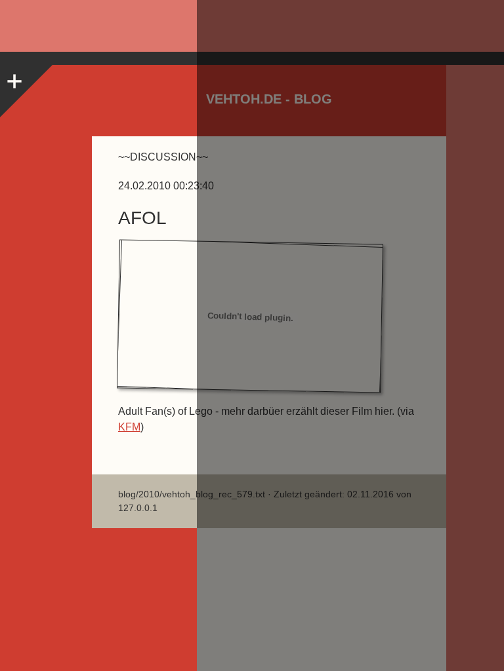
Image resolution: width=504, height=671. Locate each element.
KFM (129, 426)
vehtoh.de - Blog (269, 99)
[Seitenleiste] (13, 78)
